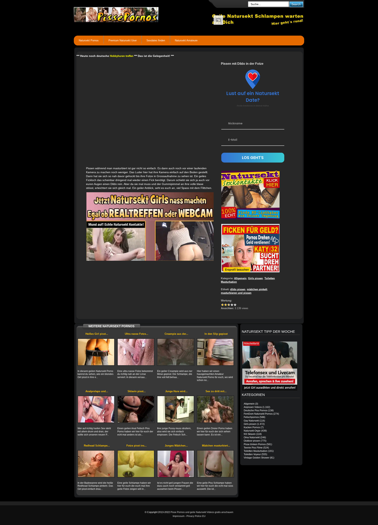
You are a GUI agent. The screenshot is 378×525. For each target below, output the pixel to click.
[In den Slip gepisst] (215, 352)
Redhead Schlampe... (97, 445)
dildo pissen (237, 289)
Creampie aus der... (176, 333)
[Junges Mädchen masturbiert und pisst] (175, 464)
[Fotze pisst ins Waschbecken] (136, 464)
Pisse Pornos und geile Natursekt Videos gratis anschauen (201, 512)
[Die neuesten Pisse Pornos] (143, 13)
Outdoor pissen (252, 440)
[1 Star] (222, 304)
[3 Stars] (228, 304)
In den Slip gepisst (216, 333)
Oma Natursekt (252, 437)
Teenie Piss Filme (253, 447)
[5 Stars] (235, 304)
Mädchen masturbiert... (216, 445)
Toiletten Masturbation (255, 451)
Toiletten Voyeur (252, 454)
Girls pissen (255, 278)
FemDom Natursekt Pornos (258, 413)
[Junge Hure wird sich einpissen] (175, 409)
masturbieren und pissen (236, 292)
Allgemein (240, 278)
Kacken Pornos (252, 427)
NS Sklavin (250, 434)
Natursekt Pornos (89, 40)
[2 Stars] (225, 304)
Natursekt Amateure (186, 40)
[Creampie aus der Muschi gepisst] (175, 352)
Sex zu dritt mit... (216, 391)
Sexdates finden (155, 40)
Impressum (178, 516)
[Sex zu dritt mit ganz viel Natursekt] (215, 409)
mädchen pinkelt (257, 289)
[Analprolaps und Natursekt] (96, 409)
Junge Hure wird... (176, 391)
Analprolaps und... (96, 391)
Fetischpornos (251, 417)
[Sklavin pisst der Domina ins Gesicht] (136, 409)
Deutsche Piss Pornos (255, 410)
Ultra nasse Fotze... (136, 333)
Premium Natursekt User (122, 40)
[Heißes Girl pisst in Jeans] (96, 352)
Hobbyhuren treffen (121, 56)
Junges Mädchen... (176, 445)
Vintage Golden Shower (256, 457)
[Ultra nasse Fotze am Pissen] (136, 352)
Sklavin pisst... (137, 391)
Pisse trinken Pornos (255, 444)
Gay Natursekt (251, 420)
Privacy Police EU (196, 516)
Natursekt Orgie (252, 430)
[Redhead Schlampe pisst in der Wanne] (96, 464)
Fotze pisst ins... (136, 445)
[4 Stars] (231, 304)
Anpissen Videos (253, 407)
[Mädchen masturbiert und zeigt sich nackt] (215, 464)
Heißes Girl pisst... (96, 333)
